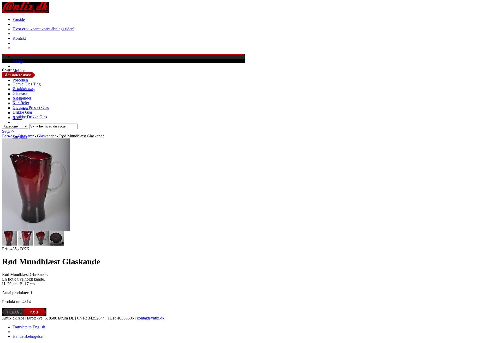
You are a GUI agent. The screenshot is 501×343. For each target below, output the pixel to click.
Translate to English (29, 327)
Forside (19, 19)
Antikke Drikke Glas (30, 117)
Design (18, 61)
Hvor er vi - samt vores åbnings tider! (43, 29)
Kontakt (19, 38)
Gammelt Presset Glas (31, 107)
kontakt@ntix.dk (150, 318)
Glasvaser (21, 93)
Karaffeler (21, 103)
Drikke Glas (23, 112)
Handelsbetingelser (28, 336)
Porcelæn (20, 80)
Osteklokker (23, 88)
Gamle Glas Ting (27, 84)
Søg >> (8, 131)
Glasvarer (26, 136)
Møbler (19, 70)
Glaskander (22, 98)
